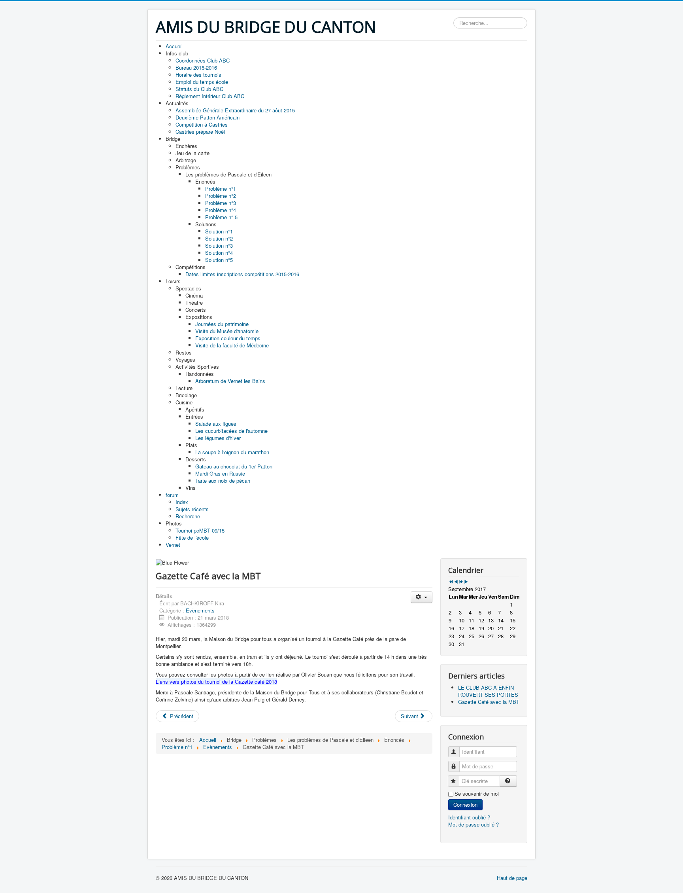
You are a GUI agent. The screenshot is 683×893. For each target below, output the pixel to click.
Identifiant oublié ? (469, 817)
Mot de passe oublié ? (473, 824)
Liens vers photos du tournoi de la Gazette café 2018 (216, 681)
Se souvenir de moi (477, 793)
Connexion (465, 804)
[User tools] (421, 597)
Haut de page (512, 878)
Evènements (200, 610)
